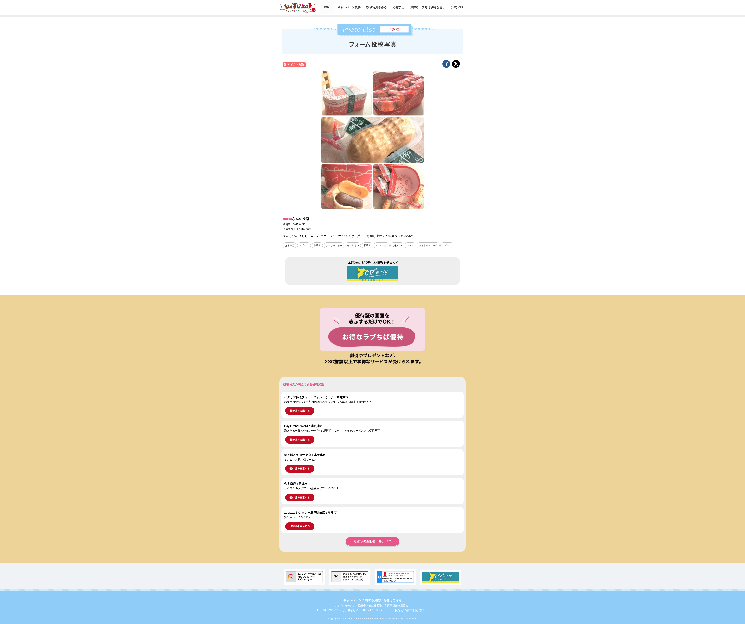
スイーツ (304, 245)
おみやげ (289, 245)
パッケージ (381, 245)
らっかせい (353, 245)
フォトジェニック (428, 245)
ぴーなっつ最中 (334, 245)
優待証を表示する (300, 410)
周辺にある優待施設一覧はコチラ (373, 541)
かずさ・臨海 (296, 64)
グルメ (410, 245)
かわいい (397, 245)
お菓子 (317, 245)
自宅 (298, 229)
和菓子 (367, 245)
